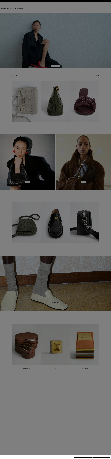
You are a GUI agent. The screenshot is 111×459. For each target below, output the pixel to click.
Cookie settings (108, 456)
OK (92, 457)
